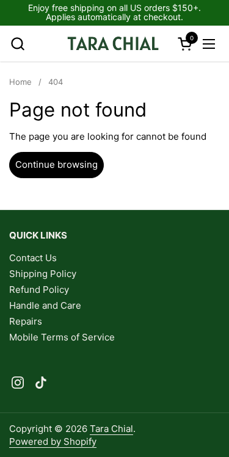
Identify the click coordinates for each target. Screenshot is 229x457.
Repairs (25, 321)
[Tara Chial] (113, 44)
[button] (17, 43)
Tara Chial (111, 428)
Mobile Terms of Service (62, 337)
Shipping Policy (42, 273)
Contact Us (33, 258)
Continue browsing (56, 164)
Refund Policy (39, 289)
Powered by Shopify (52, 441)
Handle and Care (45, 305)
